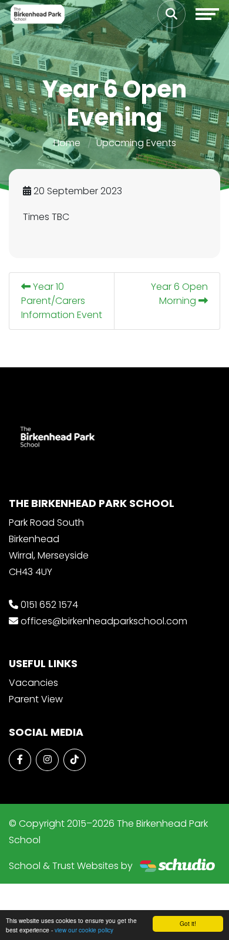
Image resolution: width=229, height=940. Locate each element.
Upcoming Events (136, 143)
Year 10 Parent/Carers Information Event (61, 301)
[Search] (171, 14)
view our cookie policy (84, 929)
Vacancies (33, 682)
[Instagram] (47, 760)
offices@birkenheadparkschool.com (104, 621)
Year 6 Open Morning (179, 293)
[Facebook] (20, 760)
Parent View (36, 699)
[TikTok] (74, 760)
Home (66, 143)
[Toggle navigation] (207, 14)
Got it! (188, 923)
